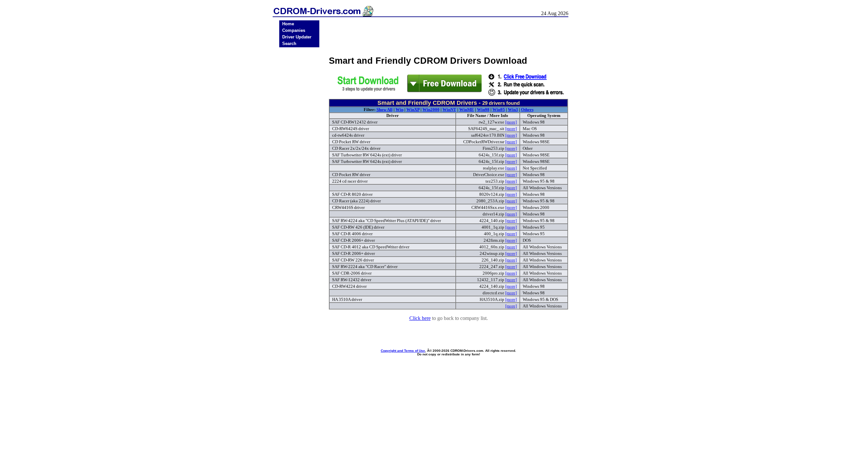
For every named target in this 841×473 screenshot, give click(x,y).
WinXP (413, 109)
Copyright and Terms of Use (403, 350)
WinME (466, 109)
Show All (384, 109)
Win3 (513, 109)
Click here (420, 318)
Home (288, 23)
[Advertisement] (299, 151)
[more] (511, 122)
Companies (293, 30)
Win (399, 109)
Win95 (498, 109)
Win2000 (431, 109)
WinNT (449, 109)
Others (527, 109)
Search (289, 43)
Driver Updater (296, 36)
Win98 (483, 109)
